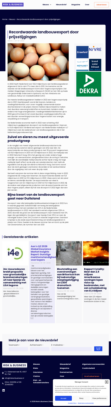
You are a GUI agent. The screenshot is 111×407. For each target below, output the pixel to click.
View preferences (99, 398)
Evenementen (66, 372)
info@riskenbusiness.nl (14, 378)
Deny (81, 398)
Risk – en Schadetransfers (41, 381)
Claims (36, 376)
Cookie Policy (72, 403)
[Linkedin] (3, 390)
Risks (35, 368)
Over (87, 4)
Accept (63, 398)
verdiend (22, 125)
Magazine (75, 4)
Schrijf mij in (98, 348)
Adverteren (101, 4)
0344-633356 (10, 382)
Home (4, 19)
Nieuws (46, 4)
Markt (10, 41)
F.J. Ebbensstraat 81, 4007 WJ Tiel (16, 373)
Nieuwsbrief (61, 4)
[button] (107, 382)
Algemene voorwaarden (86, 403)
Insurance (37, 372)
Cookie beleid (88, 368)
